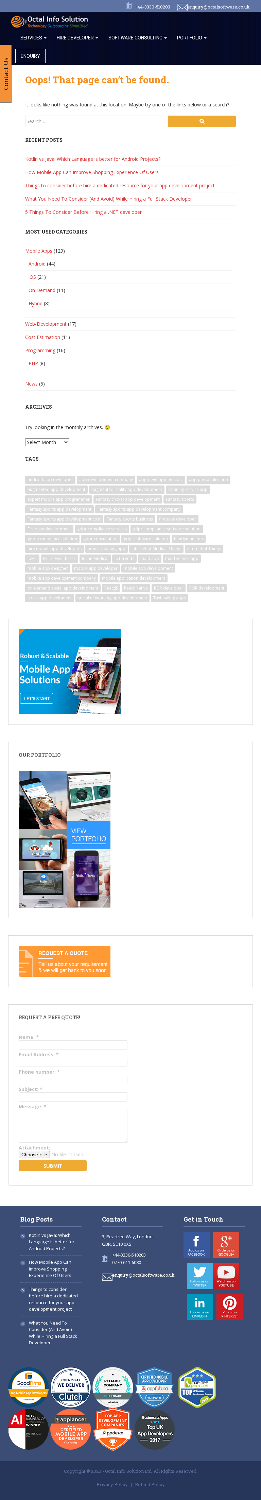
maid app (149, 558)
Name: (29, 1037)
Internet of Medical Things (156, 548)
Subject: (30, 1089)
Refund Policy (150, 1484)
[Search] (202, 121)
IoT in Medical (95, 558)
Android (37, 263)
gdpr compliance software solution (167, 529)
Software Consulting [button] (135, 37)
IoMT (32, 558)
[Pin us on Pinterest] (229, 1307)
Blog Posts (36, 1219)
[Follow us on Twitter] (200, 1276)
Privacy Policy (112, 1484)
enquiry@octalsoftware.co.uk (218, 7)
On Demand (42, 290)
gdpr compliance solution (52, 539)
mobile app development (148, 568)
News (31, 383)
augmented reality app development (126, 489)
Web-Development (46, 324)
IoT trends (124, 558)
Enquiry (30, 56)
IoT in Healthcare (59, 558)
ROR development (206, 588)
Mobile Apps (38, 251)
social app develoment (50, 598)
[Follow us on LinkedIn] (200, 1307)
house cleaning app (106, 548)
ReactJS (111, 588)
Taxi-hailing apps (169, 598)
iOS (32, 277)
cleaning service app (188, 489)
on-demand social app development (63, 588)
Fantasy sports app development (59, 509)
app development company (106, 479)
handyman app (188, 539)
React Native (136, 588)
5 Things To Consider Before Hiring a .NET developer (83, 212)
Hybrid (35, 303)
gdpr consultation (100, 539)
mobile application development (133, 578)
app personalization (208, 479)
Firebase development (49, 529)
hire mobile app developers (55, 548)
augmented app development (56, 489)
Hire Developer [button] (76, 37)
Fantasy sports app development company (139, 509)
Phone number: (39, 1072)
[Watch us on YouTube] (226, 1276)
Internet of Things (204, 548)
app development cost (161, 479)
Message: (33, 1106)
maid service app (181, 558)
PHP (33, 363)
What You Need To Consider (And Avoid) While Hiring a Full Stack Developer (108, 198)
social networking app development (112, 598)
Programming (40, 350)
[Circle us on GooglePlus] (226, 1245)
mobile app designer (48, 568)
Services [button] (31, 37)
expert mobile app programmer (59, 499)
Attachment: (34, 1147)
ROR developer (168, 588)
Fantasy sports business (130, 519)
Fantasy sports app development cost (64, 519)
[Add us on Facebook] (197, 1245)
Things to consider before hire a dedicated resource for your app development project (120, 185)
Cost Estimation (42, 337)
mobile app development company (62, 578)
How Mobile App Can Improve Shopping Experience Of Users (92, 172)
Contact (114, 1219)
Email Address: (39, 1054)
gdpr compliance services (102, 529)
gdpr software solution (146, 539)
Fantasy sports (180, 499)
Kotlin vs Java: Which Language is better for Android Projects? (92, 159)
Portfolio (190, 37)
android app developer (50, 479)
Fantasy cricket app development (128, 499)
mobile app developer (96, 568)
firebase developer (177, 519)
